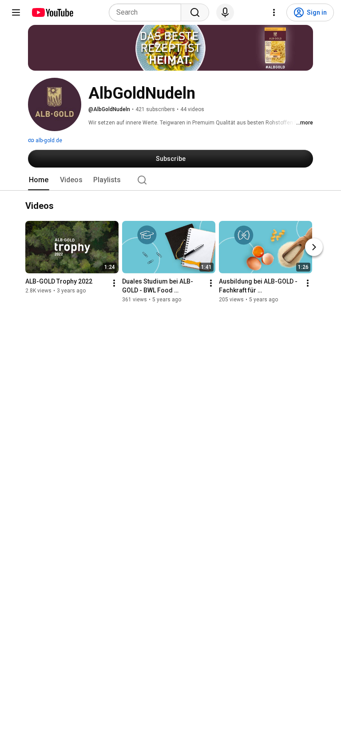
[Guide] (16, 12)
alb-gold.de (48, 140)
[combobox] (147, 12)
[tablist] (170, 180)
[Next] (314, 247)
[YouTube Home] (52, 12)
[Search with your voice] (225, 12)
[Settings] (274, 12)
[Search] (195, 12)
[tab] (38, 180)
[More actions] (114, 283)
